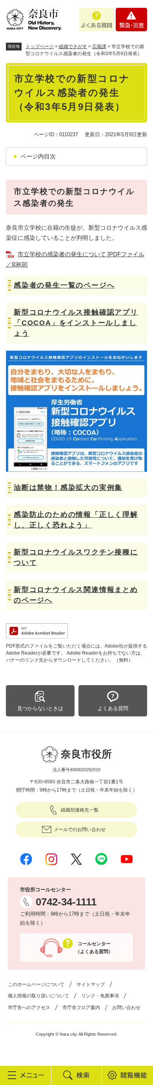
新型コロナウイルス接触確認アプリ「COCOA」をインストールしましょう (76, 322)
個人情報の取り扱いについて (38, 996)
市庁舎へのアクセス (29, 1007)
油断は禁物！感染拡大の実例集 (68, 487)
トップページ (40, 46)
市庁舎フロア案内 (81, 1007)
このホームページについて (36, 984)
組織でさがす (73, 46)
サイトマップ (90, 984)
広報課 (99, 46)
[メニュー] (25, 1075)
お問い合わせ (126, 1007)
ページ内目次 (38, 156)
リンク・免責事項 (100, 996)
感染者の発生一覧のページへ (64, 285)
